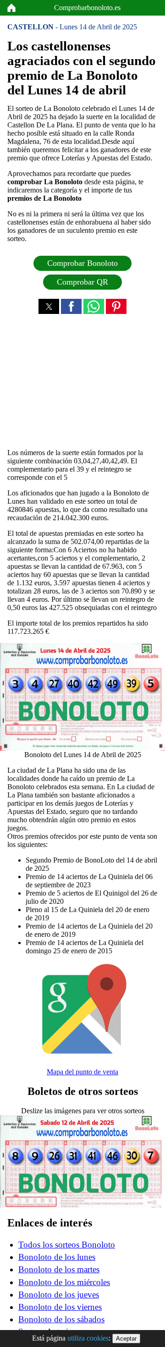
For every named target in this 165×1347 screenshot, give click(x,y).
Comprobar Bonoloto (82, 263)
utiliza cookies (88, 1338)
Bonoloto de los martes (58, 1269)
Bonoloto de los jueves (58, 1294)
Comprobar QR (82, 281)
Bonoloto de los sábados (61, 1319)
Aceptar (126, 1338)
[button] (48, 306)
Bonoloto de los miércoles (64, 1282)
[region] (82, 384)
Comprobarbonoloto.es (87, 7)
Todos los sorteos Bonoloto (66, 1244)
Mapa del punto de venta (82, 1072)
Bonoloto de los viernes (60, 1307)
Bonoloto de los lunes (56, 1257)
